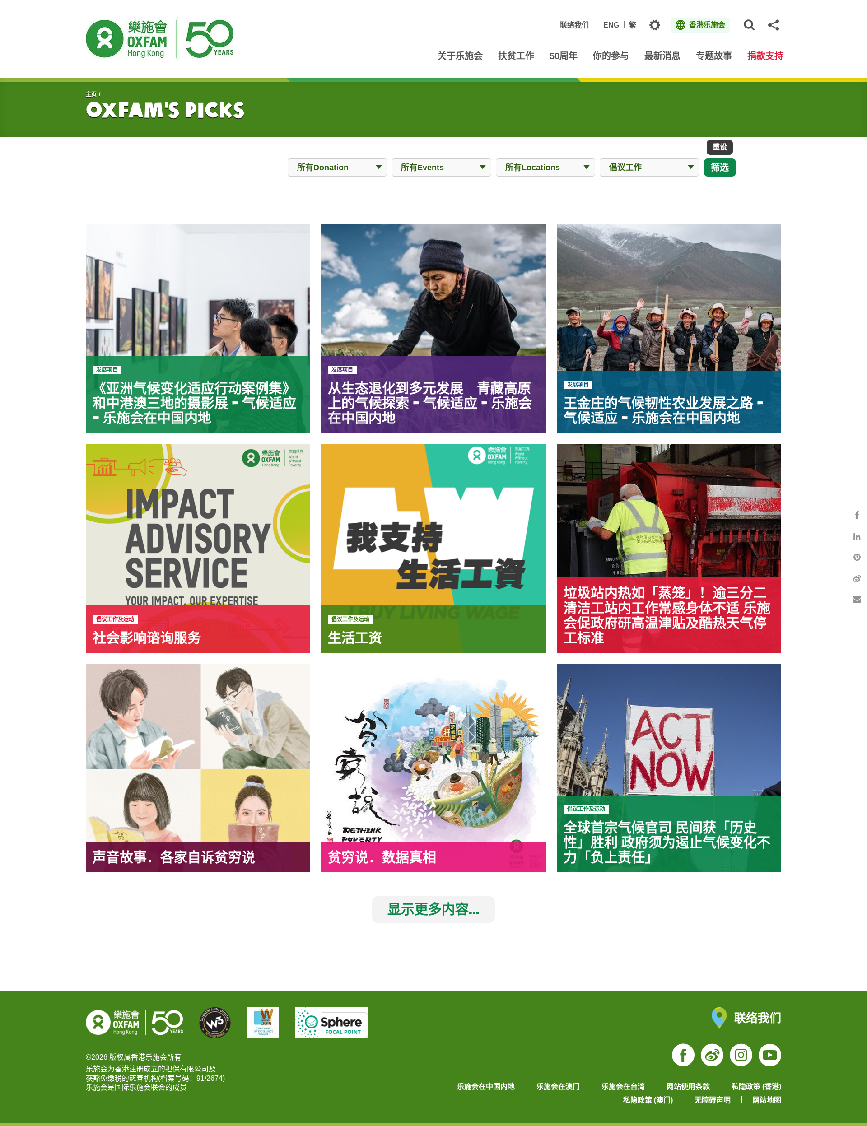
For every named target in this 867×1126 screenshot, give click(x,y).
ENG (611, 25)
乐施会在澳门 (558, 1086)
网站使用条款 (688, 1086)
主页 (91, 94)
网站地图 (766, 1100)
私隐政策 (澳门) (648, 1100)
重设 (720, 146)
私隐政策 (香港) (756, 1086)
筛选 (720, 167)
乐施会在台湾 (623, 1086)
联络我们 (574, 25)
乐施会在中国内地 (486, 1086)
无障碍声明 (713, 1100)
